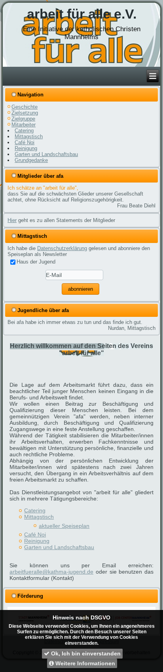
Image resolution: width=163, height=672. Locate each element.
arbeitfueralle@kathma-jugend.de (51, 571)
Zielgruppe (23, 119)
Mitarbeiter (23, 125)
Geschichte (24, 107)
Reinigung (26, 148)
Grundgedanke (31, 160)
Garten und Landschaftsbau (46, 154)
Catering (24, 131)
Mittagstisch (29, 136)
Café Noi (24, 142)
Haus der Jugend (36, 262)
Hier (12, 220)
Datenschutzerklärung (62, 248)
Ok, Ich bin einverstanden (85, 653)
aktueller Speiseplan (64, 526)
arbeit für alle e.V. (81, 13)
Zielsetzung (24, 113)
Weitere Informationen (84, 663)
